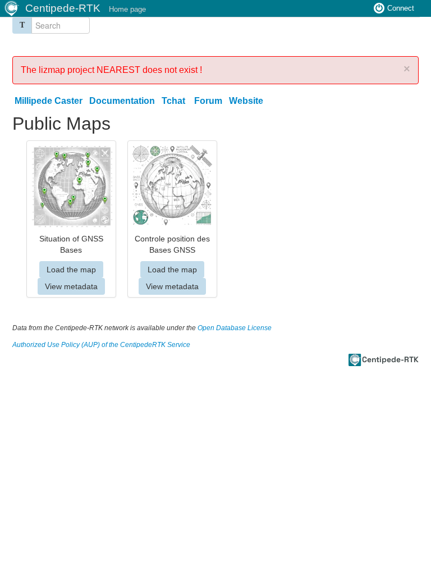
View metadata (71, 286)
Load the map (71, 269)
